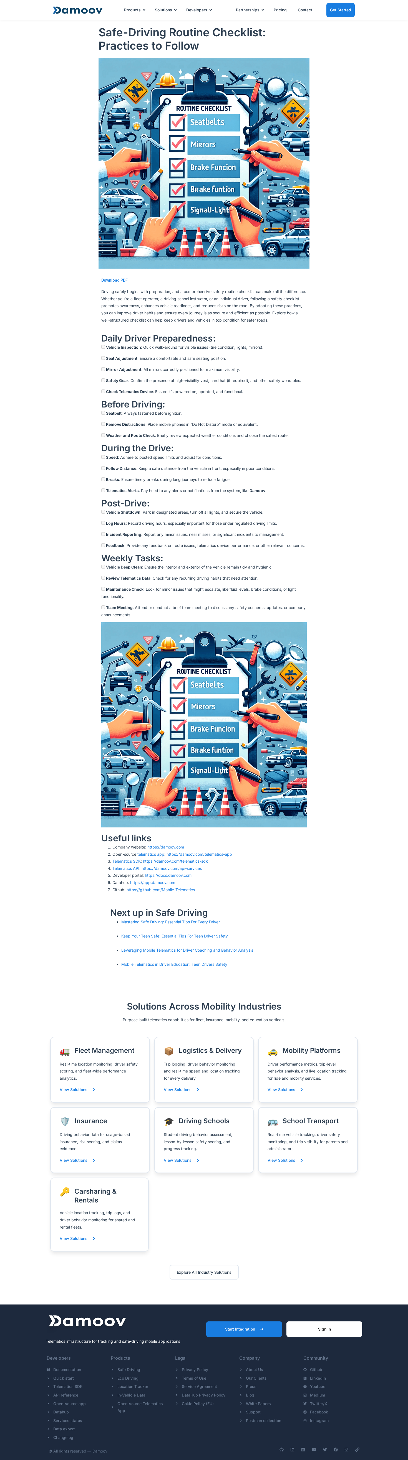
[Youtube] (314, 1450)
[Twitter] (325, 1450)
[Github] (281, 1450)
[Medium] (303, 1450)
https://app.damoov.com (152, 882)
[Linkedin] (292, 1450)
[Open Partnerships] (263, 10)
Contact (305, 9)
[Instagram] (346, 1450)
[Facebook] (336, 1450)
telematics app (150, 854)
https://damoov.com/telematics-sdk (175, 861)
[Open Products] (144, 10)
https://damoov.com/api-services (172, 868)
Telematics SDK (126, 861)
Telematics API (125, 868)
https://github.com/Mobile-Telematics (161, 889)
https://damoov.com (165, 847)
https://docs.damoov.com (168, 875)
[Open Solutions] (175, 10)
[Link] (357, 1450)
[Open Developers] (211, 10)
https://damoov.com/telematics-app (199, 854)
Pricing (280, 9)
